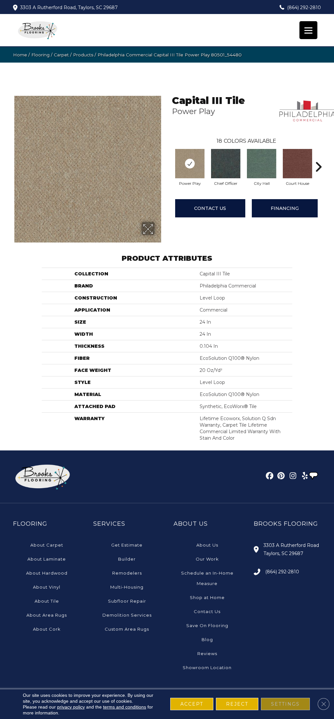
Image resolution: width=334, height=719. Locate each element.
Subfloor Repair (127, 601)
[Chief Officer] (225, 163)
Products (83, 54)
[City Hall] (261, 163)
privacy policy (71, 707)
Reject (237, 704)
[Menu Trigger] (308, 30)
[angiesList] (314, 476)
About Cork (47, 629)
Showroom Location (207, 667)
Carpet (61, 54)
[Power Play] (190, 163)
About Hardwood (47, 573)
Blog (207, 639)
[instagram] (291, 477)
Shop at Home (207, 597)
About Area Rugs (46, 615)
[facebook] (268, 477)
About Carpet (46, 545)
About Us (207, 545)
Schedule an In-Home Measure (207, 578)
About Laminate (46, 559)
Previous (169, 157)
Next (318, 157)
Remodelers (127, 573)
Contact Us (210, 208)
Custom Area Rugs (127, 629)
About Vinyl (46, 587)
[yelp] (303, 477)
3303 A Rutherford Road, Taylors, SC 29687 (69, 7)
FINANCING (285, 208)
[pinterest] (280, 477)
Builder (127, 559)
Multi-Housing (127, 587)
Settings (285, 704)
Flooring (40, 54)
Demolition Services (127, 615)
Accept (191, 704)
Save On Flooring (207, 625)
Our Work (207, 559)
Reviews (207, 653)
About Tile (47, 601)
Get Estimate (127, 545)
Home (20, 54)
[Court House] (297, 163)
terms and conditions (124, 707)
